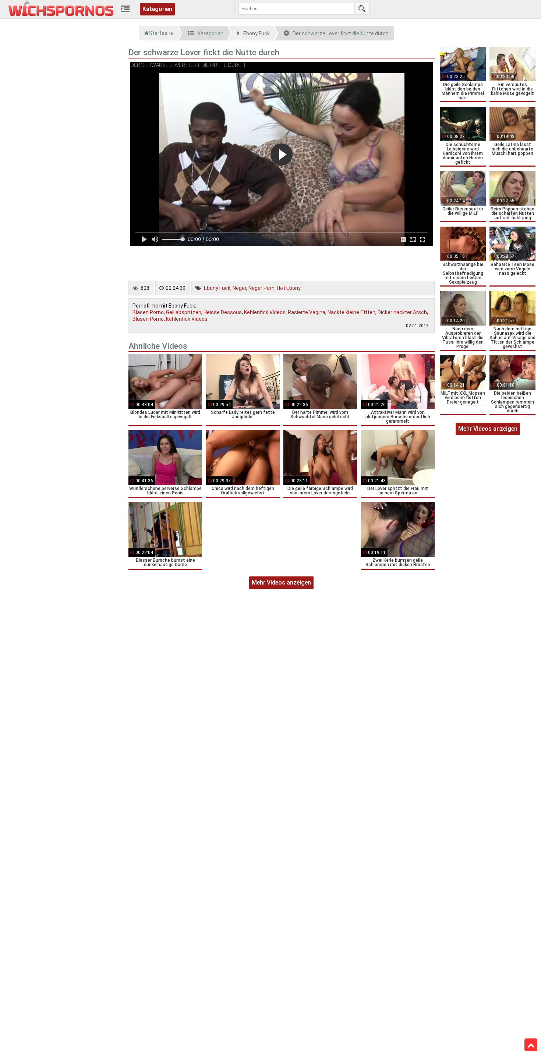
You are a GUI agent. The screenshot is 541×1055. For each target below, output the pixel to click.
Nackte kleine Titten (351, 312)
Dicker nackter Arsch (402, 312)
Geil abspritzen (183, 312)
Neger (239, 288)
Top (530, 1045)
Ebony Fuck (217, 288)
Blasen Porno (148, 312)
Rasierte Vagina (306, 312)
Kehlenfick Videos (265, 312)
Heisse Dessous (223, 312)
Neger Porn (261, 288)
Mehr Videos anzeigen (281, 582)
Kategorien (157, 9)
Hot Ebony (289, 288)
